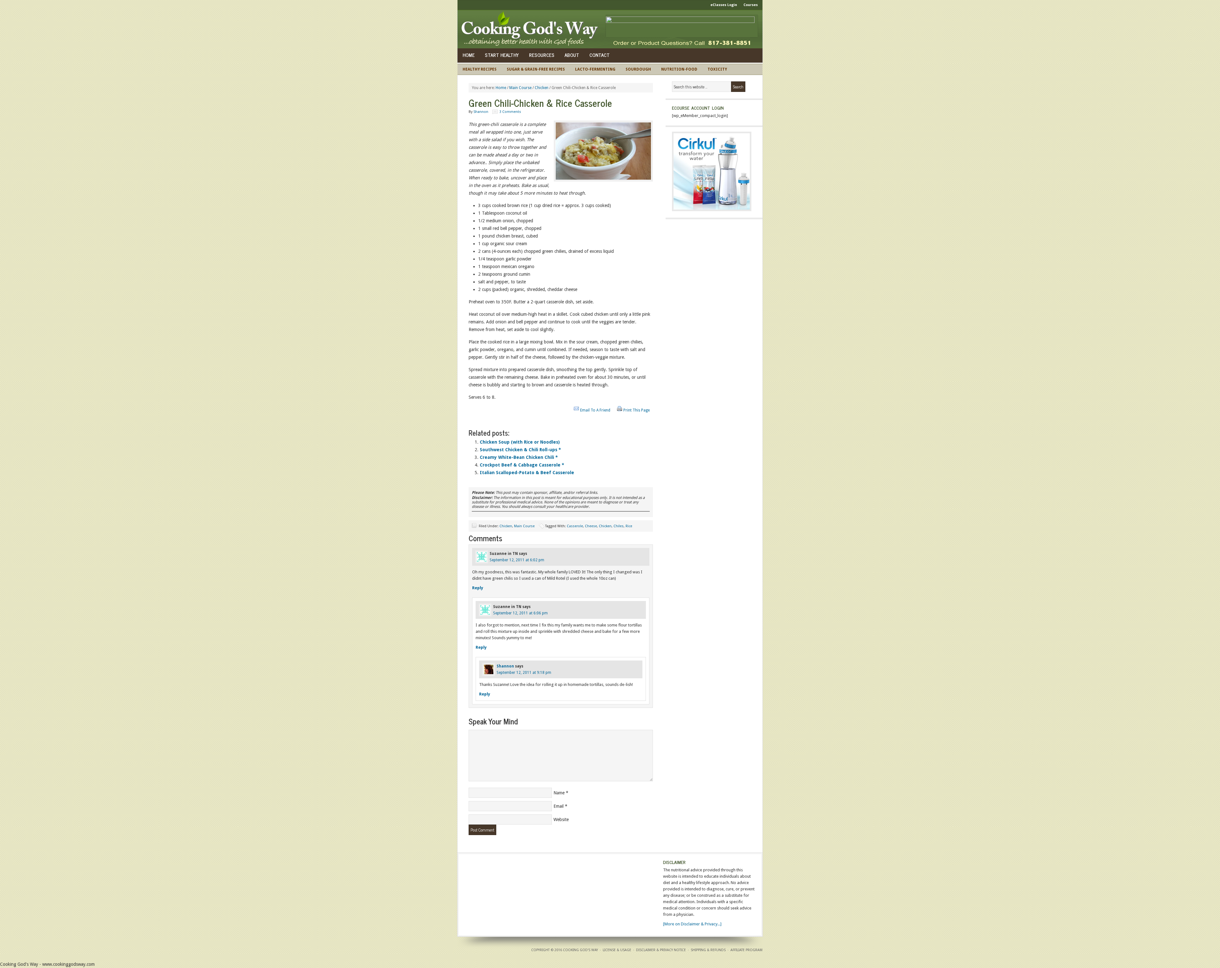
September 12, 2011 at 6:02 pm (517, 560)
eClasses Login (723, 5)
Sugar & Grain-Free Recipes (536, 69)
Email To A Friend (595, 410)
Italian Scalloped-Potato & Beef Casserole (527, 472)
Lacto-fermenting (595, 69)
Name (559, 792)
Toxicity (717, 69)
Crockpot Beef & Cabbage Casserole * (522, 464)
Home (469, 55)
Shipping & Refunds (708, 950)
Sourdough (638, 69)
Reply (477, 587)
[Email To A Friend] (576, 410)
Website (561, 819)
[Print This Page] (619, 410)
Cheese (591, 526)
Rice (629, 526)
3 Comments (510, 112)
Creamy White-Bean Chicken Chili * (519, 457)
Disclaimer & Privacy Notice (661, 950)
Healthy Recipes (480, 69)
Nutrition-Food (679, 69)
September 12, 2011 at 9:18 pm (524, 672)
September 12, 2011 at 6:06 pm (520, 613)
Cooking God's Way (531, 29)
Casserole (575, 526)
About (572, 55)
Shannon (480, 112)
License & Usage (617, 950)
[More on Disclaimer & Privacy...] (692, 924)
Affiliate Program (746, 950)
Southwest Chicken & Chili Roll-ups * (520, 449)
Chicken (505, 526)
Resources (541, 55)
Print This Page (636, 410)
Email (558, 806)
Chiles (618, 526)
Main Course (524, 526)
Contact (599, 55)
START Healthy (502, 55)
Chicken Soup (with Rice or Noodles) (520, 442)
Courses (750, 5)
